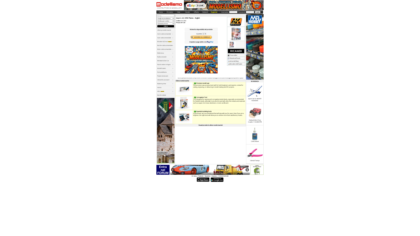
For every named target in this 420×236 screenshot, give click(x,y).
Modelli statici (161, 68)
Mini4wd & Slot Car (163, 61)
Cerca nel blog (233, 61)
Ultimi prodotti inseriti (164, 30)
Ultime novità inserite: (182, 81)
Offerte (196, 12)
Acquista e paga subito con (198, 42)
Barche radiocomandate (164, 45)
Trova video (233, 55)
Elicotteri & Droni (162, 42)
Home (161, 12)
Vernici (159, 87)
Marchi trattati (161, 95)
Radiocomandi (161, 57)
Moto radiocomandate (164, 49)
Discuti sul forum (234, 58)
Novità (187, 12)
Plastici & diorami (162, 76)
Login (258, 12)
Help (178, 12)
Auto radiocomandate (164, 38)
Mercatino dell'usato (235, 64)
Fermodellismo (162, 72)
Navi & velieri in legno (164, 64)
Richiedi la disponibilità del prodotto (201, 29)
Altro (159, 91)
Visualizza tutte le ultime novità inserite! (211, 125)
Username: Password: (240, 12)
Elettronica (160, 53)
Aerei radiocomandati (164, 34)
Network (205, 12)
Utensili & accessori (163, 80)
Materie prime (161, 84)
